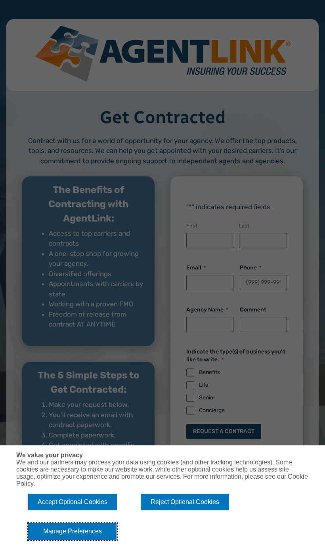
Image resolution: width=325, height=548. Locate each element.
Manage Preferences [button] (72, 531)
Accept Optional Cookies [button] (72, 501)
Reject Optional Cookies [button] (185, 501)
